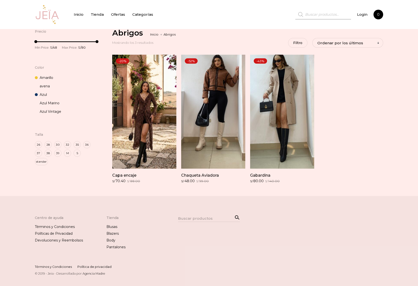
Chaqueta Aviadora (200, 175)
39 (58, 153)
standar (41, 161)
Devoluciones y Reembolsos (59, 240)
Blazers (112, 233)
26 (38, 144)
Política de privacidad (94, 267)
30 (58, 144)
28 (48, 144)
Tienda (97, 14)
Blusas (111, 227)
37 (38, 153)
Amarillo (46, 77)
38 (48, 153)
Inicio (78, 14)
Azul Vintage (50, 111)
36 (87, 144)
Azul (43, 94)
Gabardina (260, 175)
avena (45, 86)
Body (110, 240)
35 (77, 144)
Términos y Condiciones (55, 227)
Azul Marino (50, 103)
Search (236, 217)
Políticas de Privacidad (54, 233)
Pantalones (116, 247)
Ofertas (118, 14)
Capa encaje (124, 175)
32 (67, 144)
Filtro (297, 43)
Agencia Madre (93, 273)
